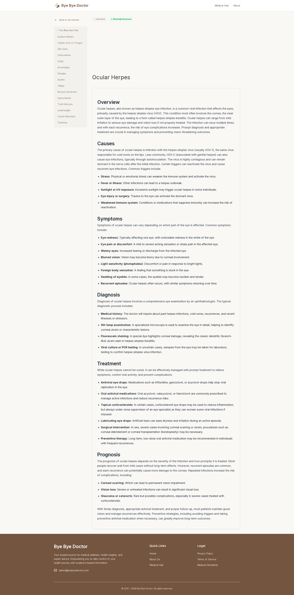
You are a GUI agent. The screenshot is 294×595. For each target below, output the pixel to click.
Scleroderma (64, 55)
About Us (154, 559)
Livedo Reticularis (66, 116)
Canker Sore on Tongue (70, 43)
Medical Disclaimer (207, 564)
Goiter (61, 61)
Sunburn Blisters (66, 36)
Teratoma (62, 122)
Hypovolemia (64, 98)
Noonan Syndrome (67, 92)
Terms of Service (206, 559)
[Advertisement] (166, 47)
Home (152, 553)
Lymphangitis (64, 110)
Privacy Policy (205, 553)
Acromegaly (64, 67)
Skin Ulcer (63, 49)
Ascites (61, 79)
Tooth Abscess (65, 104)
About (237, 5)
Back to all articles (69, 20)
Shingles (62, 73)
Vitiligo (61, 85)
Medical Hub (222, 5)
